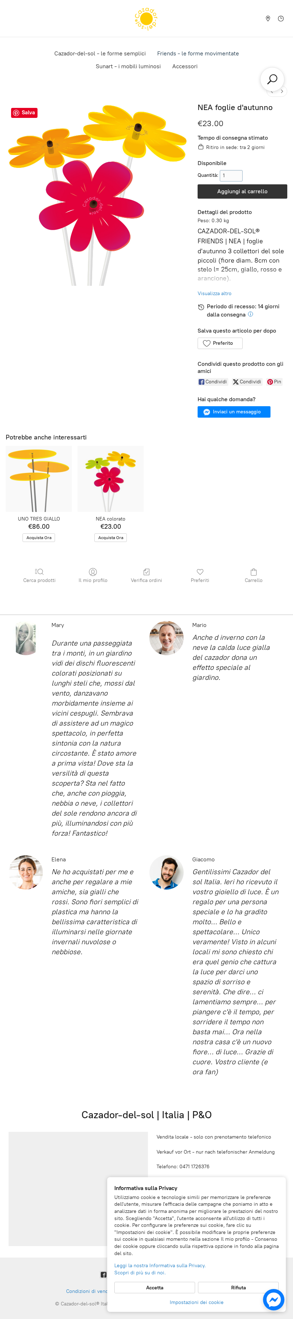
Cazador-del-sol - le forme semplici (100, 53)
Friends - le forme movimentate (198, 53)
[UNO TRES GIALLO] (39, 479)
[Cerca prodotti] (272, 79)
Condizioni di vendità (90, 1291)
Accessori (185, 66)
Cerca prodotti (39, 580)
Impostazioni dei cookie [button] (197, 1302)
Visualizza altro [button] (215, 293)
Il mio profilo (93, 580)
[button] (220, 343)
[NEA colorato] (111, 479)
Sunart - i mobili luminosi (128, 66)
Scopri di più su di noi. (140, 1273)
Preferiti (200, 580)
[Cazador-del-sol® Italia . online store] (146, 18)
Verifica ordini (146, 580)
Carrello (254, 580)
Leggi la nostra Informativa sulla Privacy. (160, 1266)
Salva (28, 112)
